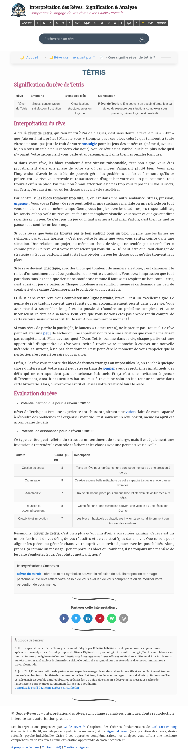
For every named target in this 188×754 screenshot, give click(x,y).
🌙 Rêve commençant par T (72, 57)
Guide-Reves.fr (74, 727)
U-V (151, 23)
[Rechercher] (142, 38)
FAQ (58, 747)
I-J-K (87, 23)
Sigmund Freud (117, 731)
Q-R (129, 23)
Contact (47, 747)
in (88, 618)
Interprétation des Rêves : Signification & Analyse (83, 7)
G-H (77, 23)
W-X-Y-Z (161, 23)
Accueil (27, 23)
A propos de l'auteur (25, 747)
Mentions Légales (76, 747)
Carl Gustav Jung (164, 727)
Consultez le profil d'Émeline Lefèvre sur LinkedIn (47, 687)
